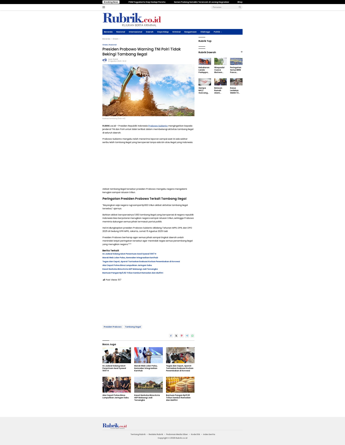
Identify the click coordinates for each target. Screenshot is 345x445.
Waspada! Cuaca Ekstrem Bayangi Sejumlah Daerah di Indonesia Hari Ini (219, 70)
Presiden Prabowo (113, 326)
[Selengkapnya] (241, 51)
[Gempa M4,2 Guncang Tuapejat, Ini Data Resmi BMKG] (205, 81)
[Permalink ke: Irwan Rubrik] (104, 60)
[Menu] (104, 7)
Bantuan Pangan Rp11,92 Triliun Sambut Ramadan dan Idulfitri (132, 273)
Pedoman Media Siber (177, 434)
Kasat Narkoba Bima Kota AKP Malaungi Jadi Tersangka (130, 269)
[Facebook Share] (171, 336)
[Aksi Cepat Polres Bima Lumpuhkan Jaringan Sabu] (116, 385)
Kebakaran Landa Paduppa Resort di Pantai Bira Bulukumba (204, 70)
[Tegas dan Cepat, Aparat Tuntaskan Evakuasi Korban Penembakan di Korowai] (180, 355)
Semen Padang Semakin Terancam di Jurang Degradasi (185, 2)
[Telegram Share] (187, 336)
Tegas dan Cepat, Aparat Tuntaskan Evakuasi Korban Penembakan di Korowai (141, 261)
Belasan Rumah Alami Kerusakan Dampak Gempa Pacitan (219, 90)
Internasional (135, 31)
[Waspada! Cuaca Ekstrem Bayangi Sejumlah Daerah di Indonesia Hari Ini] (220, 61)
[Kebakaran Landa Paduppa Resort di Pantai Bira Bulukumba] (205, 61)
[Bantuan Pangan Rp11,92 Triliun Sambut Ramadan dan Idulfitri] (180, 385)
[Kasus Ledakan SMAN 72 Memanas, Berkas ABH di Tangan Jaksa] (236, 81)
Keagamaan (190, 31)
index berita (209, 434)
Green (105, 44)
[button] (240, 7)
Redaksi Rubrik (156, 434)
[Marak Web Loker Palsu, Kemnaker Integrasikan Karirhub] (148, 355)
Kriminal (176, 31)
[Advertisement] (148, 166)
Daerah (149, 31)
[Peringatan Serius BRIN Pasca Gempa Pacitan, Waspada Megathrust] (236, 61)
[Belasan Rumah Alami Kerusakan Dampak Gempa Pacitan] (220, 81)
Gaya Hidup (163, 31)
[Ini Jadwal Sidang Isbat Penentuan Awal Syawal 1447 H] (116, 355)
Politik (217, 31)
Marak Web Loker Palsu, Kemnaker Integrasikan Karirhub (130, 257)
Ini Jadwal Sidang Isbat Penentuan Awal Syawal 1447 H (129, 254)
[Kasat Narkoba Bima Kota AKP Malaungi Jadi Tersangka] (148, 385)
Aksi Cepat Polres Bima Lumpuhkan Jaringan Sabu (127, 265)
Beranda (108, 31)
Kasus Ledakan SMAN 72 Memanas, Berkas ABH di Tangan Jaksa (235, 90)
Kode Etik (195, 434)
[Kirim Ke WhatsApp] (192, 336)
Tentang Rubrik (138, 434)
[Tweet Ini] (176, 336)
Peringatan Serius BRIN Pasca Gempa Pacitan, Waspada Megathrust (236, 70)
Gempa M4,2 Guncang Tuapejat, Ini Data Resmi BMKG (205, 90)
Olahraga (205, 31)
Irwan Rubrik (113, 59)
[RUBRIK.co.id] (131, 19)
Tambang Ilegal (133, 326)
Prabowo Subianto (158, 125)
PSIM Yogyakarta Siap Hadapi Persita (131, 2)
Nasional (120, 31)
